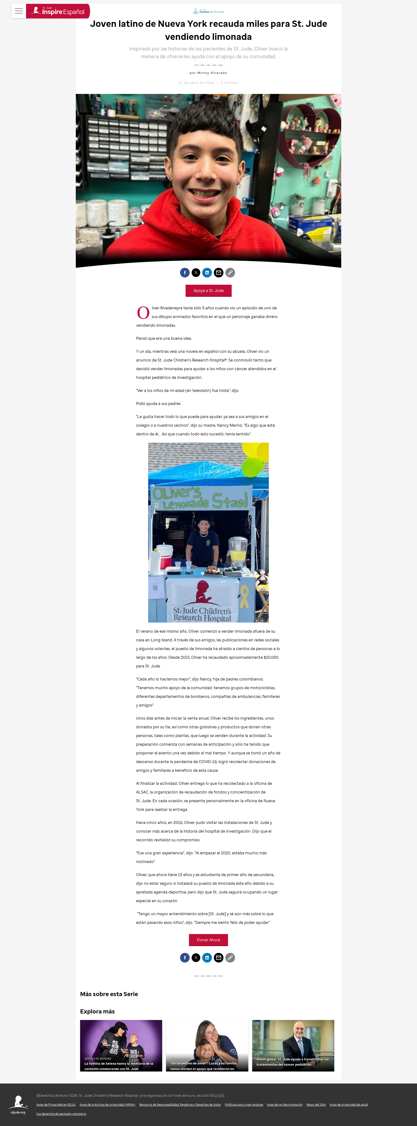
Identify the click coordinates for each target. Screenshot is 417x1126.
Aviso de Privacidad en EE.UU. (56, 1105)
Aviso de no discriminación (285, 1105)
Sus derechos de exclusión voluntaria (61, 1114)
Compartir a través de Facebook (185, 272)
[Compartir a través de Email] (218, 272)
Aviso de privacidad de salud (349, 1105)
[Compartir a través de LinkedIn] (207, 272)
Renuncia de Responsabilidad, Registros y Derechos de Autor (180, 1105)
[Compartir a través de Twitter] (196, 272)
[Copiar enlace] (230, 272)
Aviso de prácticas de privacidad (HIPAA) (107, 1105)
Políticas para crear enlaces (244, 1105)
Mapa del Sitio (316, 1105)
